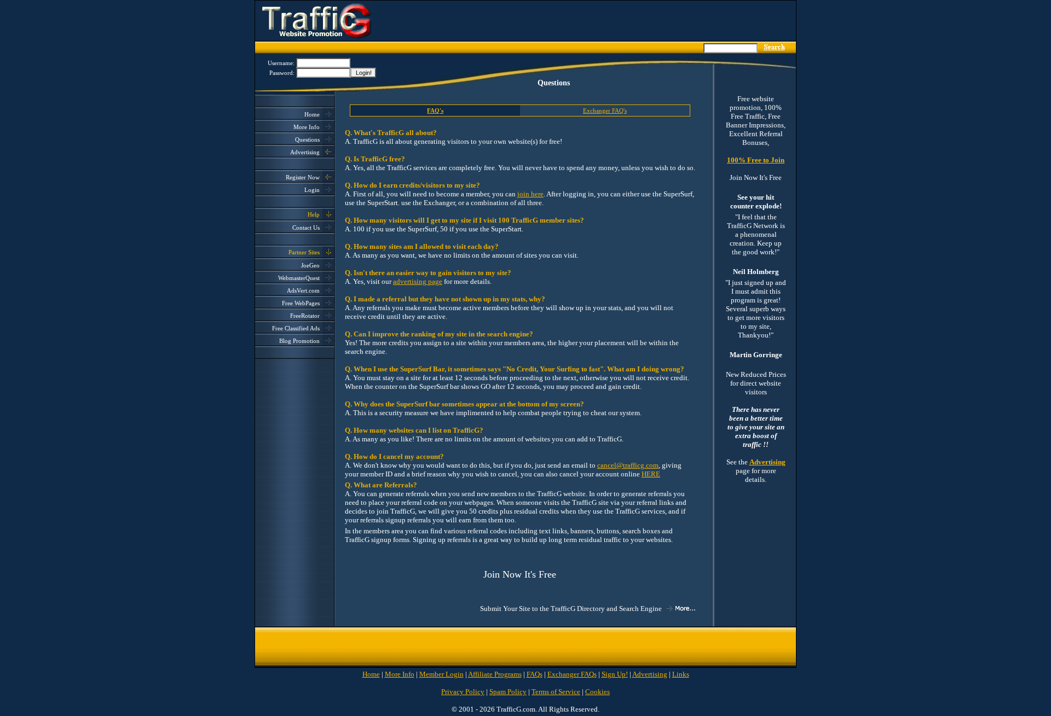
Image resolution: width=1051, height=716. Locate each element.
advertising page (417, 281)
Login (312, 190)
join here (530, 194)
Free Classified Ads (296, 328)
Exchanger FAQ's (605, 110)
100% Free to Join (755, 160)
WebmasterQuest (299, 278)
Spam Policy (508, 692)
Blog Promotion (299, 340)
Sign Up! (615, 674)
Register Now (303, 177)
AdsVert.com (303, 290)
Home (312, 114)
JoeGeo (310, 265)
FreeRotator (305, 315)
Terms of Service (556, 692)
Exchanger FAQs (572, 674)
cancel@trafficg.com (628, 465)
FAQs (534, 674)
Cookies (597, 692)
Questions (307, 139)
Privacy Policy (462, 692)
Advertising (305, 152)
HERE (651, 474)
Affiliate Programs (495, 674)
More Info (306, 127)
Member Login (441, 674)
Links (680, 674)
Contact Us (306, 227)
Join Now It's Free (519, 574)
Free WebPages (301, 303)
